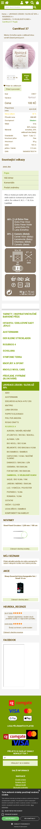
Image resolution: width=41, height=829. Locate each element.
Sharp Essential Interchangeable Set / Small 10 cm (20, 577)
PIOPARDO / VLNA (14, 492)
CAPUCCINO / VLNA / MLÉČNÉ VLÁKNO (20, 457)
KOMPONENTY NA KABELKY (17, 513)
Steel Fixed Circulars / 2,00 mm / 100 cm (20, 525)
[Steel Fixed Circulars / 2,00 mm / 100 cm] (20, 535)
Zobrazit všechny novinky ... (20, 549)
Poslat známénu (11, 187)
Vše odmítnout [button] (29, 818)
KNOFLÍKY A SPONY (13, 363)
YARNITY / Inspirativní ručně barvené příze (20, 315)
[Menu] (2, 2)
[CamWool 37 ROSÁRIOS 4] (20, 55)
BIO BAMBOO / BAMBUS (17, 452)
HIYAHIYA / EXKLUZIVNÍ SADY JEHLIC (18, 324)
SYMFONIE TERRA (12, 357)
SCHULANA (9, 350)
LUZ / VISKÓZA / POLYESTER (19, 488)
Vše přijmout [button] (10, 818)
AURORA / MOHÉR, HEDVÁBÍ (19, 431)
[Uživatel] (28, 3)
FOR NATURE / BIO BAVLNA (18, 471)
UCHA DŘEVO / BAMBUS (15, 509)
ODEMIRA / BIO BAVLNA (17, 467)
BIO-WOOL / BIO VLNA (16, 443)
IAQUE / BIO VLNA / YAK (17, 479)
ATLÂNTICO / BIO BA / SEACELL (20, 435)
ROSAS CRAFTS (12, 422)
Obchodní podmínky (20, 788)
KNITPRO (9, 405)
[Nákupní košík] (38, 3)
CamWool (8, 203)
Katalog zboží (20, 782)
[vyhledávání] (33, 3)
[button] (20, 824)
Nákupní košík (20, 785)
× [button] (39, 791)
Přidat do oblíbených (13, 86)
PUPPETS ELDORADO (14, 414)
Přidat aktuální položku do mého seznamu (19, 561)
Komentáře (9, 182)
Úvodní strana (20, 780)
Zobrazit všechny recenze (13, 632)
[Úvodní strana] (8, 3)
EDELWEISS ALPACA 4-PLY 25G (18, 401)
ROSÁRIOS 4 (9, 344)
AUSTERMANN (10, 332)
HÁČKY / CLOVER (12, 505)
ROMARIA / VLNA (14, 496)
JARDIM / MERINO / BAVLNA (19, 483)
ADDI (7, 393)
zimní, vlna (7, 167)
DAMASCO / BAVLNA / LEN (18, 462)
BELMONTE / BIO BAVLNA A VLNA (21, 447)
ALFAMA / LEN (13, 439)
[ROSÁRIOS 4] (32, 98)
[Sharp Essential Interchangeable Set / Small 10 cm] (20, 587)
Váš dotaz (8, 178)
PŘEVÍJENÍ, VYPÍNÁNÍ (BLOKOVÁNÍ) (14, 377)
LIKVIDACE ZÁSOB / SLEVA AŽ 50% (18, 386)
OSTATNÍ (9, 500)
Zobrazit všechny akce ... (20, 600)
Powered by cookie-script (20, 826)
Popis (6, 173)
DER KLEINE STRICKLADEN (17, 338)
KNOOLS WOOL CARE (14, 369)
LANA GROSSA (11, 410)
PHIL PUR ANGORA (13, 418)
